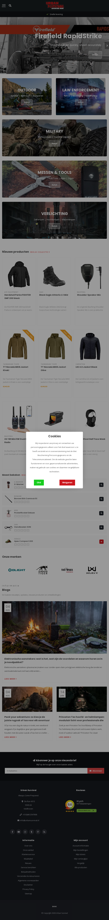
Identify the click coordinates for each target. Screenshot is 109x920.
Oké (39, 482)
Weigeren (67, 482)
